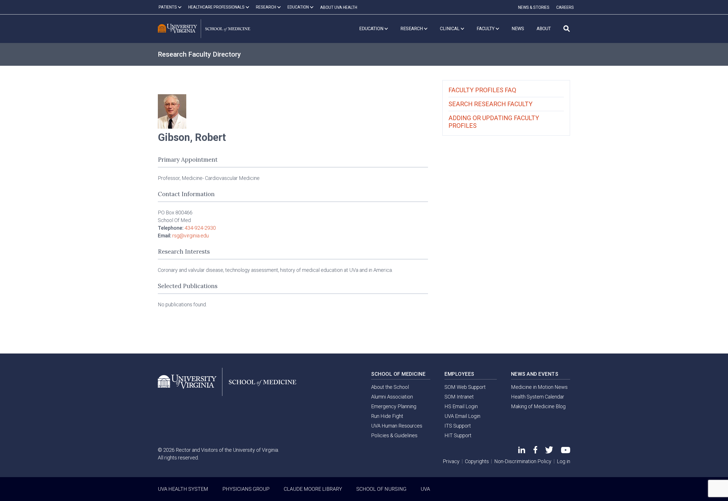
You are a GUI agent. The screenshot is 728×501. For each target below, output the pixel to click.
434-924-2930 (200, 228)
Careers (565, 7)
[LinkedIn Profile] (522, 451)
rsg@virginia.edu (190, 236)
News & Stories (533, 7)
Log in (563, 461)
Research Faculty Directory (199, 54)
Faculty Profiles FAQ (482, 90)
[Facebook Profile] (535, 452)
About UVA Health (338, 7)
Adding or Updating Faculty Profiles (493, 121)
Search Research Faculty (490, 104)
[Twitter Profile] (549, 452)
